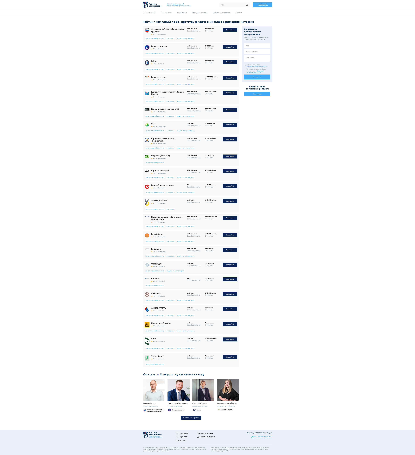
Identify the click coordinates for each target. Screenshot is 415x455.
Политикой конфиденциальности (255, 71)
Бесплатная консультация (263, 5)
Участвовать (257, 94)
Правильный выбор (161, 323)
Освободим (156, 263)
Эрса (153, 338)
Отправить (257, 77)
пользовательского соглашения (257, 66)
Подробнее (230, 30)
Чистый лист (157, 356)
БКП (153, 123)
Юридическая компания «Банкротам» (163, 139)
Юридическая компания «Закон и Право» (167, 93)
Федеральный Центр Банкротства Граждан (167, 30)
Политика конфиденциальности (261, 436)
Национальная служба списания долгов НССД (167, 218)
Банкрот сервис (158, 77)
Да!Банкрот (156, 293)
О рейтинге (182, 13)
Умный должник (159, 200)
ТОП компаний (149, 13)
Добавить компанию (221, 13)
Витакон (155, 278)
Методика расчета (200, 13)
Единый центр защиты (162, 185)
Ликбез (239, 13)
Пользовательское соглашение (261, 438)
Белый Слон (157, 234)
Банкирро (156, 249)
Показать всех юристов (191, 418)
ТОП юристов (166, 13)
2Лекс (154, 61)
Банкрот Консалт (159, 46)
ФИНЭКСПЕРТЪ (158, 308)
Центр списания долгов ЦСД (165, 109)
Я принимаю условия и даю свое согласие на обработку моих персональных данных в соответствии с (257, 68)
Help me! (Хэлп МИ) (160, 155)
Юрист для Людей (160, 170)
